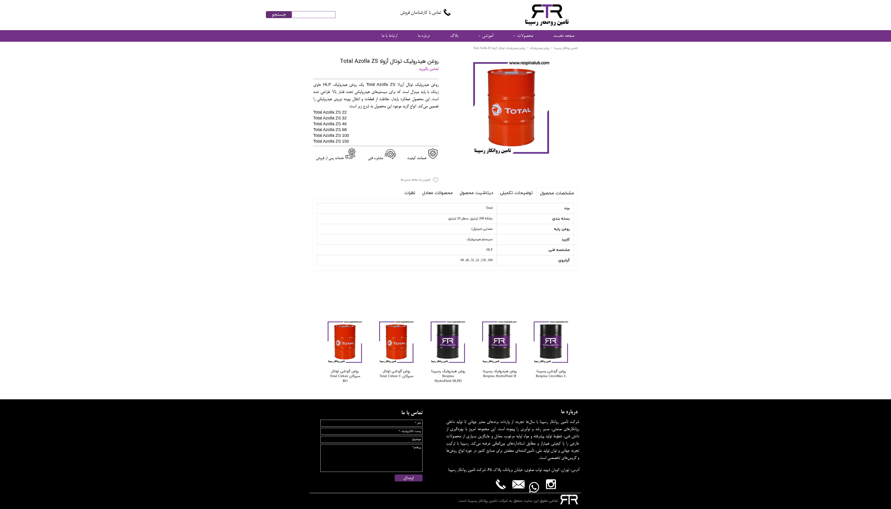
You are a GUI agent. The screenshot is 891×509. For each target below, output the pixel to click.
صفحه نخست (563, 36)
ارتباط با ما (389, 36)
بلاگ (454, 36)
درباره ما (424, 36)
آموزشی (487, 36)
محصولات (525, 36)
